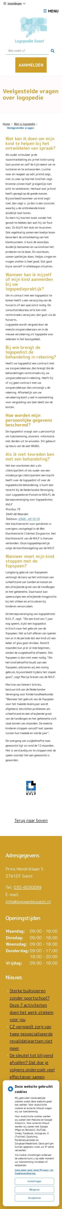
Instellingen (34, 1181)
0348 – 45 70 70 (29, 519)
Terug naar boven (31, 820)
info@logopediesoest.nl (28, 902)
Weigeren (34, 1189)
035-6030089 (28, 887)
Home (6, 124)
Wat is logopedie (24, 124)
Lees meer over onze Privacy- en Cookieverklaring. (34, 1171)
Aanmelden (31, 65)
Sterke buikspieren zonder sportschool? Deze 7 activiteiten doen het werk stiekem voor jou (31, 1005)
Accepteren (34, 1197)
